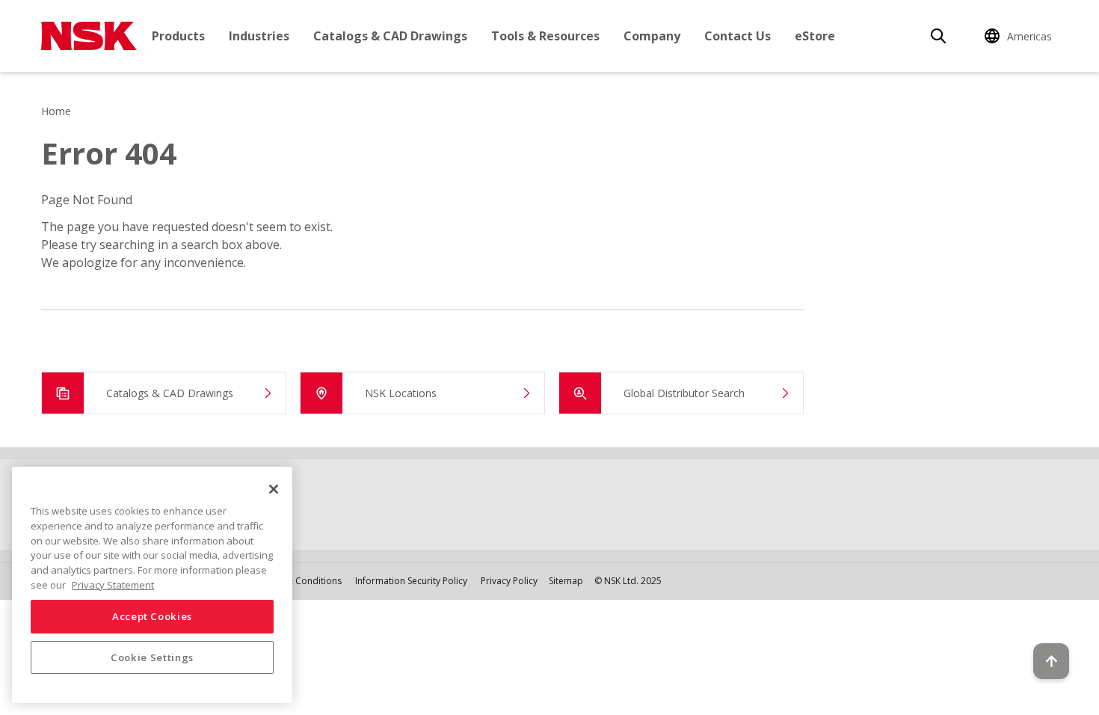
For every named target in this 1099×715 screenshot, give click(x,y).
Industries (259, 36)
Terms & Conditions (299, 580)
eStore (815, 36)
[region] (152, 585)
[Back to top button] (1051, 661)
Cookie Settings (152, 656)
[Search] (938, 36)
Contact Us (737, 36)
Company (652, 36)
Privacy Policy (509, 580)
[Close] (273, 489)
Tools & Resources (545, 36)
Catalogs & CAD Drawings (390, 36)
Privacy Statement (113, 584)
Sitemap (566, 580)
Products (178, 36)
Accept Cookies (152, 616)
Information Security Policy (411, 580)
